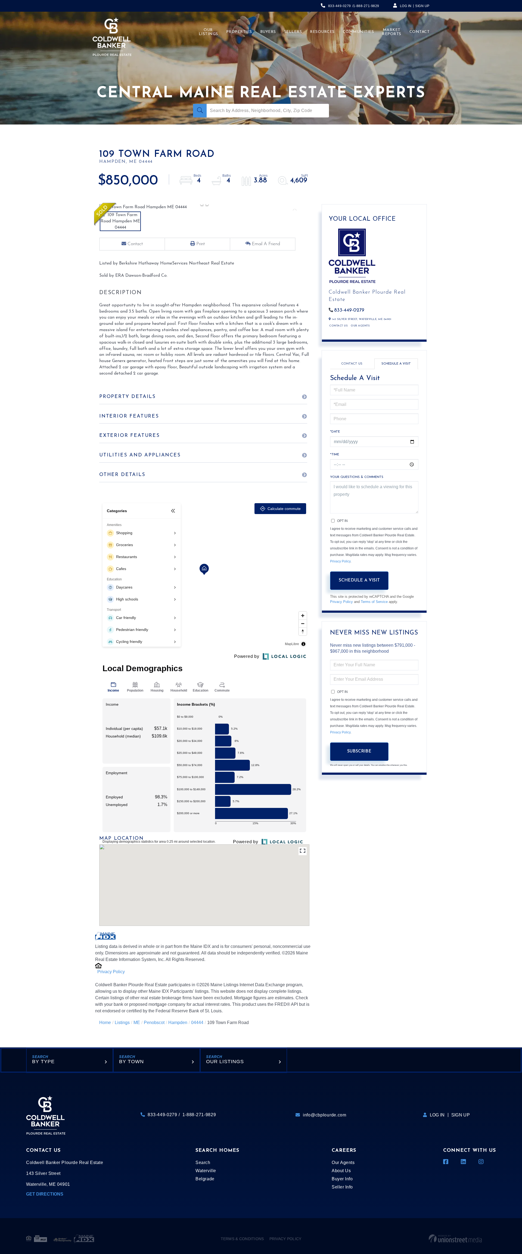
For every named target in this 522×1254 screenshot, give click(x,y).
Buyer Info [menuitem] (342, 1179)
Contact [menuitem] (419, 32)
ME (136, 1022)
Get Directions (44, 1194)
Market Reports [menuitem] (391, 32)
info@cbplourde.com (324, 1115)
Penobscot (154, 1022)
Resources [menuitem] (322, 32)
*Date (335, 431)
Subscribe (359, 751)
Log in (406, 6)
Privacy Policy (111, 971)
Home (105, 1022)
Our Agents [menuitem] (343, 1162)
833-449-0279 (339, 6)
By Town (131, 1061)
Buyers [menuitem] (268, 32)
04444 (197, 1022)
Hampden (177, 1022)
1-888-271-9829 (366, 6)
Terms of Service (374, 602)
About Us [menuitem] (341, 1170)
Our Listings (225, 1061)
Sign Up (422, 6)
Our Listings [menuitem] (208, 32)
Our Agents (360, 325)
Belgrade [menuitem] (204, 1179)
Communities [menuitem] (358, 32)
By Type (43, 1061)
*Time (334, 454)
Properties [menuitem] (239, 32)
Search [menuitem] (202, 1162)
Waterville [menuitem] (205, 1170)
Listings (122, 1022)
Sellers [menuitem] (293, 32)
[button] (200, 110)
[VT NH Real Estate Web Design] (455, 1238)
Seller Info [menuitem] (342, 1187)
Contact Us (338, 325)
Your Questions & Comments (356, 477)
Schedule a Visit (396, 363)
